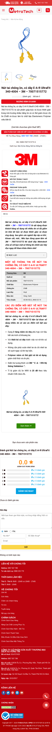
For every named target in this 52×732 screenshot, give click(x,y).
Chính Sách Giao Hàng (9, 620)
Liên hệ (4, 592)
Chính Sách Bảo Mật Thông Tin (12, 641)
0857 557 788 (27, 136)
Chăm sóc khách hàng (9, 601)
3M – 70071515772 (21, 225)
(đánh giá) (27, 96)
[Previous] (5, 45)
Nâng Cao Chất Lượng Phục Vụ (13, 625)
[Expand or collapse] (43, 255)
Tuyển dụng (5, 609)
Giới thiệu (4, 597)
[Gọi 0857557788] (46, 696)
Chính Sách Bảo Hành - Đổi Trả (12, 629)
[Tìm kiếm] (48, 10)
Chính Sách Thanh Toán (10, 633)
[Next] (46, 45)
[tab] (26, 214)
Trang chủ (4, 19)
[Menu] (3, 10)
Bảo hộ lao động (17, 19)
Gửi (26, 547)
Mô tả (5, 214)
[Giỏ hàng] (39, 10)
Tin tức (4, 605)
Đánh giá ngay (26, 491)
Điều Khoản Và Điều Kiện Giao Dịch (14, 637)
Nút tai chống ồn (36, 146)
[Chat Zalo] (46, 705)
